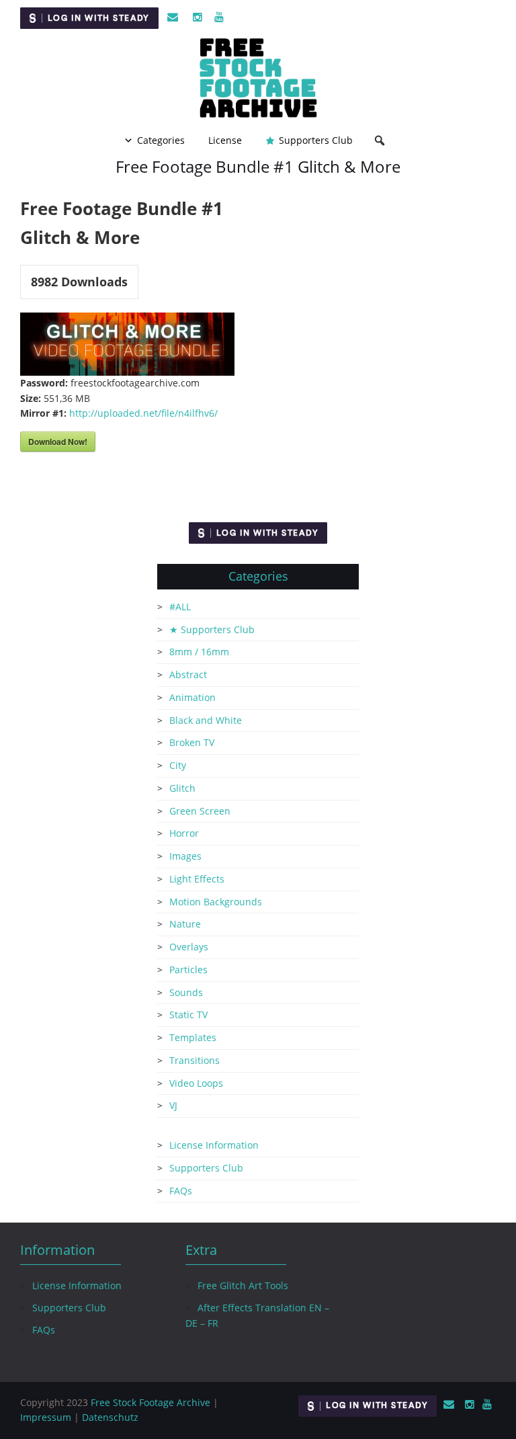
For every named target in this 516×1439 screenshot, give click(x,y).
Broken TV (191, 742)
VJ (173, 1105)
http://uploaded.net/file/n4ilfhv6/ (143, 413)
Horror (184, 833)
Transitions (194, 1060)
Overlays (188, 946)
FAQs (180, 1190)
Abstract (188, 674)
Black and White (205, 720)
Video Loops (196, 1083)
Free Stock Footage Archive (150, 1402)
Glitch (182, 788)
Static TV (188, 1014)
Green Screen (199, 811)
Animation (192, 697)
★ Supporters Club (212, 629)
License (225, 140)
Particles (188, 969)
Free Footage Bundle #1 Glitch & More (258, 166)
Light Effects (196, 878)
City (177, 765)
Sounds (186, 992)
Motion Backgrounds (215, 901)
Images (185, 856)
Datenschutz (110, 1417)
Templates (192, 1037)
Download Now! (57, 442)
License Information (214, 1145)
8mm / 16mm (199, 651)
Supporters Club (316, 140)
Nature (185, 923)
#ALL (180, 606)
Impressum (45, 1417)
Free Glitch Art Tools (243, 1285)
